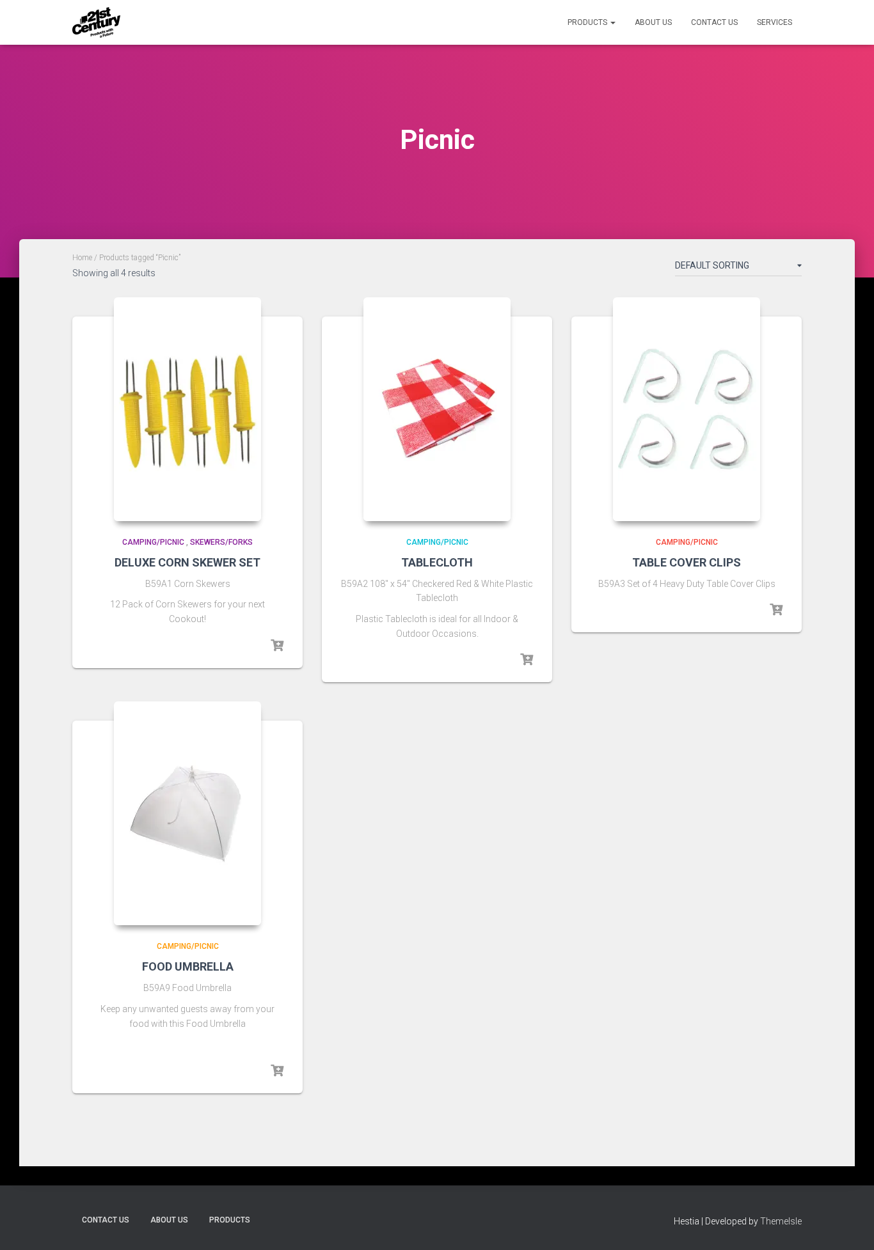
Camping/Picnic (153, 542)
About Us (653, 22)
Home (82, 257)
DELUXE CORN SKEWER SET (187, 562)
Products (588, 22)
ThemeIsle (781, 1221)
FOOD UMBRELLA (188, 966)
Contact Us (714, 22)
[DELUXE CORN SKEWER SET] (187, 409)
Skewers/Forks (221, 542)
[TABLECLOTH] (437, 409)
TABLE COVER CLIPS (686, 562)
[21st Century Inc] (96, 22)
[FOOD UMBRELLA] (187, 813)
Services (774, 22)
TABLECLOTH (437, 562)
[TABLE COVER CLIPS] (686, 409)
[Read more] (277, 645)
